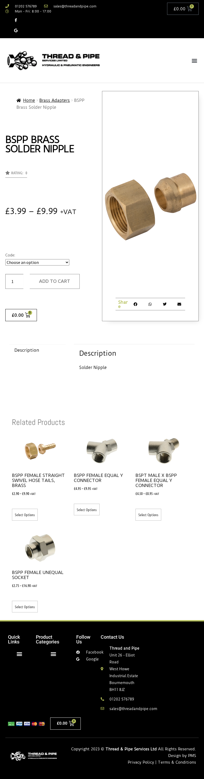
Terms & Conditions (177, 762)
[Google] (16, 30)
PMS (192, 755)
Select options (25, 514)
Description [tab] (26, 350)
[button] (194, 60)
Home (29, 100)
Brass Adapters (54, 100)
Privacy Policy (141, 762)
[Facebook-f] (16, 20)
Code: (10, 255)
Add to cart (54, 281)
